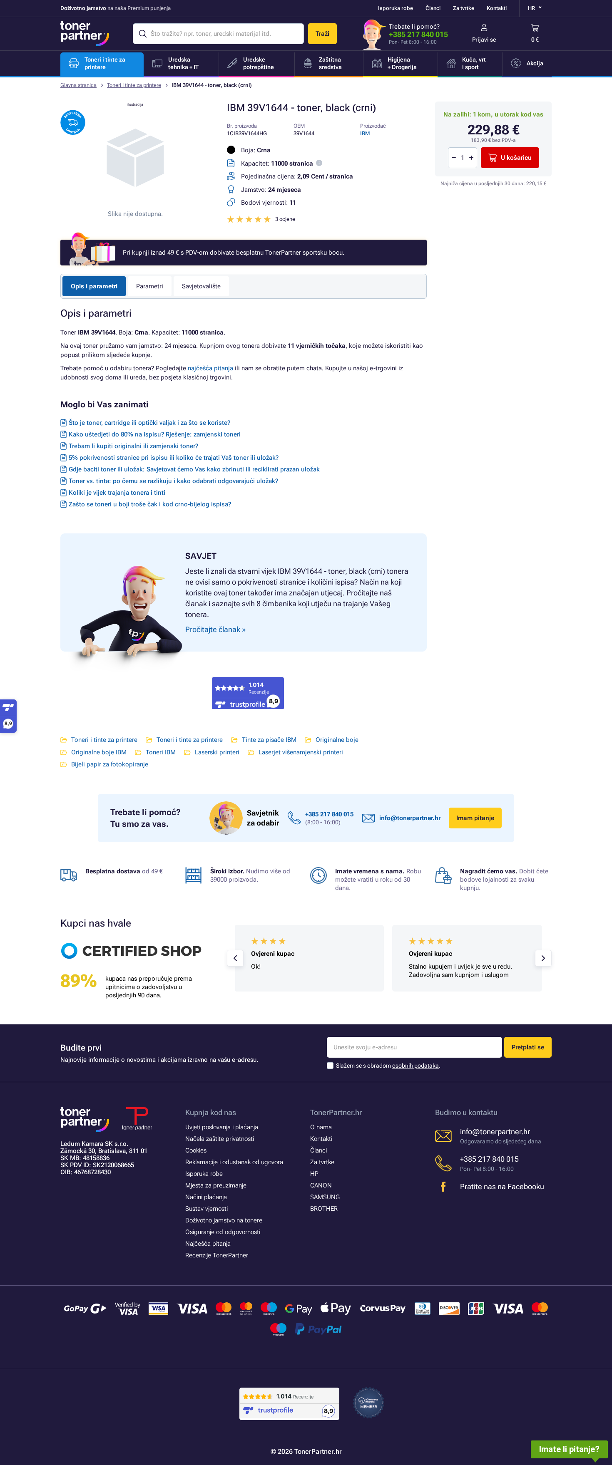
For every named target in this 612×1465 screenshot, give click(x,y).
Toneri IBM (161, 752)
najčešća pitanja (210, 368)
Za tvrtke (463, 8)
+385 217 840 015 (418, 34)
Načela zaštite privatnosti (219, 1139)
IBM (365, 133)
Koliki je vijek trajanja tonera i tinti (117, 492)
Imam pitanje (475, 818)
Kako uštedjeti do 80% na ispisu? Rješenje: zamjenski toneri (155, 434)
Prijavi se (484, 39)
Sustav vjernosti (206, 1208)
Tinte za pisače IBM (269, 740)
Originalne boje (337, 740)
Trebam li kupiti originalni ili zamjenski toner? (133, 446)
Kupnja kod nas (210, 1112)
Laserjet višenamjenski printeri (301, 752)
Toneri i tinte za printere (134, 85)
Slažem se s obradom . (388, 1065)
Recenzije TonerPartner (216, 1255)
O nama (321, 1127)
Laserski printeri (217, 752)
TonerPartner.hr (336, 1112)
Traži (322, 33)
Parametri (149, 286)
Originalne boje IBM (99, 752)
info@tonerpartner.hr (409, 818)
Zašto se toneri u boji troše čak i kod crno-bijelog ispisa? (150, 504)
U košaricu (516, 157)
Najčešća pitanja (208, 1243)
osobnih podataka (415, 1065)
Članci (432, 8)
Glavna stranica (78, 85)
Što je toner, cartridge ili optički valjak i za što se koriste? (149, 422)
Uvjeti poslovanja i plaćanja (221, 1127)
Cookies (195, 1150)
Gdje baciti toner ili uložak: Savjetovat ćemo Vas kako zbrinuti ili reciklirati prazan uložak (194, 469)
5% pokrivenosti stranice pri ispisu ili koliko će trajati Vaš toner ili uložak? (174, 457)
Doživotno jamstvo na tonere (223, 1220)
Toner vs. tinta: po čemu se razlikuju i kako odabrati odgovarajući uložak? (173, 481)
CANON (321, 1185)
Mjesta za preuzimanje (215, 1185)
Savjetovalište (201, 286)
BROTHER (324, 1208)
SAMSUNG (325, 1197)
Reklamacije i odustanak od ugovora (234, 1162)
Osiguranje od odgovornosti (222, 1232)
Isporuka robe (395, 8)
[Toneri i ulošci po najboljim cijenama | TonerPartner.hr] (84, 33)
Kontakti (497, 8)
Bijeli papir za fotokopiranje (109, 764)
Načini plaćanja (206, 1197)
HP (314, 1173)
